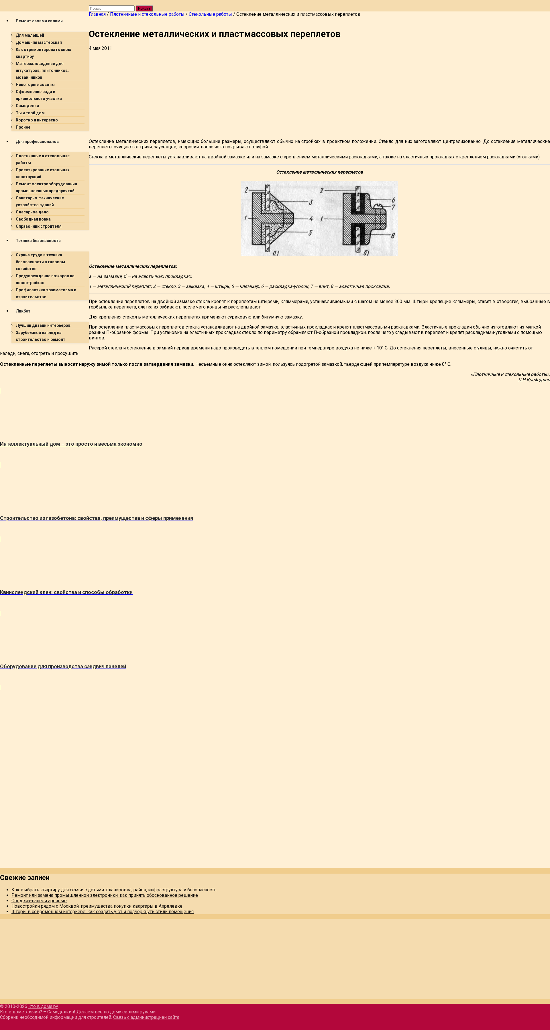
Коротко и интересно (37, 120)
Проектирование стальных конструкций (42, 173)
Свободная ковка (33, 219)
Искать (144, 8)
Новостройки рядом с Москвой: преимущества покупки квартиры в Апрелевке (96, 906)
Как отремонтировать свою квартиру (43, 53)
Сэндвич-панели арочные (39, 900)
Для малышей (30, 35)
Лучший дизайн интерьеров (43, 325)
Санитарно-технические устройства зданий (40, 201)
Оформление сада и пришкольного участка (39, 95)
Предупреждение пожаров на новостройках (45, 279)
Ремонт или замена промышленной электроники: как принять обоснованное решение (104, 895)
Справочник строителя (39, 226)
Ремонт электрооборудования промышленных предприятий (46, 187)
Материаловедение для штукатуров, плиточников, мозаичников (42, 70)
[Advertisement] (261, 94)
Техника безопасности (38, 240)
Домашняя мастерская (39, 42)
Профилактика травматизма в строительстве (46, 293)
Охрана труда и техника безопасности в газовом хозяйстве (40, 262)
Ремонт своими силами (39, 21)
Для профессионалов (37, 141)
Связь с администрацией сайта (146, 1017)
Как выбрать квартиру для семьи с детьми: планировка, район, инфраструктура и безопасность (114, 890)
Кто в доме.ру (43, 1006)
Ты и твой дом (30, 113)
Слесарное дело (32, 212)
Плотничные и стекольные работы (43, 159)
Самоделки (27, 105)
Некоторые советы (35, 84)
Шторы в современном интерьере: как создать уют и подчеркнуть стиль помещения (102, 911)
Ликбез (23, 311)
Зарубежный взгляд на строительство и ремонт (40, 336)
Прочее (23, 127)
